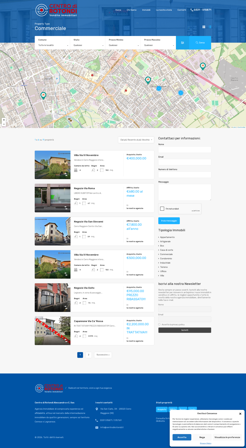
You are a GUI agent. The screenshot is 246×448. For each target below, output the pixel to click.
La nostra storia (164, 10)
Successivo (102, 355)
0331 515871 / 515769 (111, 420)
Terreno (164, 267)
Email (160, 157)
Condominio (166, 258)
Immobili (146, 10)
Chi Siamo (132, 10)
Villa (162, 275)
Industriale (165, 263)
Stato (76, 40)
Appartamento (167, 237)
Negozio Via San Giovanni (88, 221)
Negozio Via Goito (84, 287)
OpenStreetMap (241, 127)
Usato (192, 409)
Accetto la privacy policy (173, 324)
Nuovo (183, 409)
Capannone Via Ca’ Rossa (88, 321)
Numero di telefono (167, 169)
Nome (161, 144)
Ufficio (163, 271)
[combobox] (52, 46)
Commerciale (166, 254)
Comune (42, 40)
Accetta (182, 437)
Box (162, 245)
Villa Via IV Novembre (86, 155)
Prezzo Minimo (116, 40)
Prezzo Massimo (152, 40)
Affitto (173, 409)
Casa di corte (166, 250)
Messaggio (163, 182)
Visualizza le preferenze (227, 437)
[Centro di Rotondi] (56, 15)
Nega (202, 437)
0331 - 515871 (202, 9)
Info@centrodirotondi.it (112, 427)
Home (118, 10)
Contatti (182, 10)
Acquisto (161, 409)
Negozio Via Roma (84, 188)
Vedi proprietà (52, 173)
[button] (240, 413)
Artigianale (165, 241)
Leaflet (234, 127)
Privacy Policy (205, 443)
